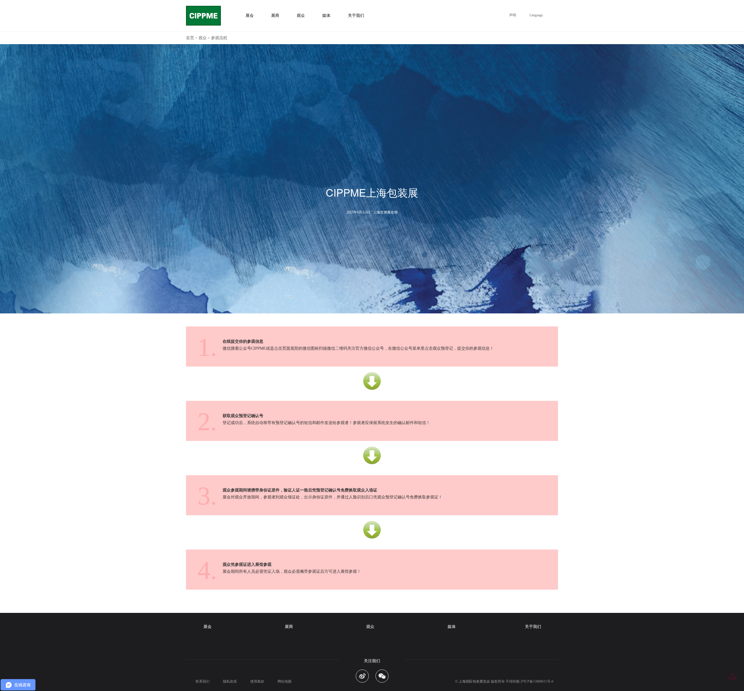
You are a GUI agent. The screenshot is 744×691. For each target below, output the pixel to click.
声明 (512, 15)
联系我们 (203, 681)
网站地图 (284, 681)
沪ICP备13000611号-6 (537, 681)
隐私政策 (230, 681)
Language (536, 15)
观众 (202, 38)
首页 (190, 38)
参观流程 (219, 38)
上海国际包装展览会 (474, 681)
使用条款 (257, 681)
